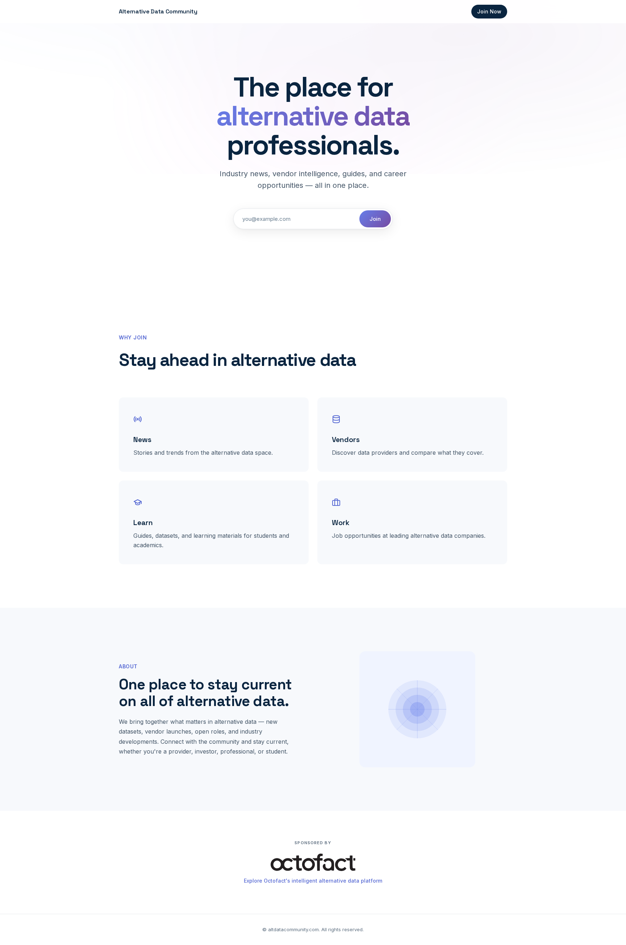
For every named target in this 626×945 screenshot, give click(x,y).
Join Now (489, 11)
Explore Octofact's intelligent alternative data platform (313, 881)
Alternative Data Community (158, 11)
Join (375, 218)
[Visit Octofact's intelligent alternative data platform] (313, 864)
